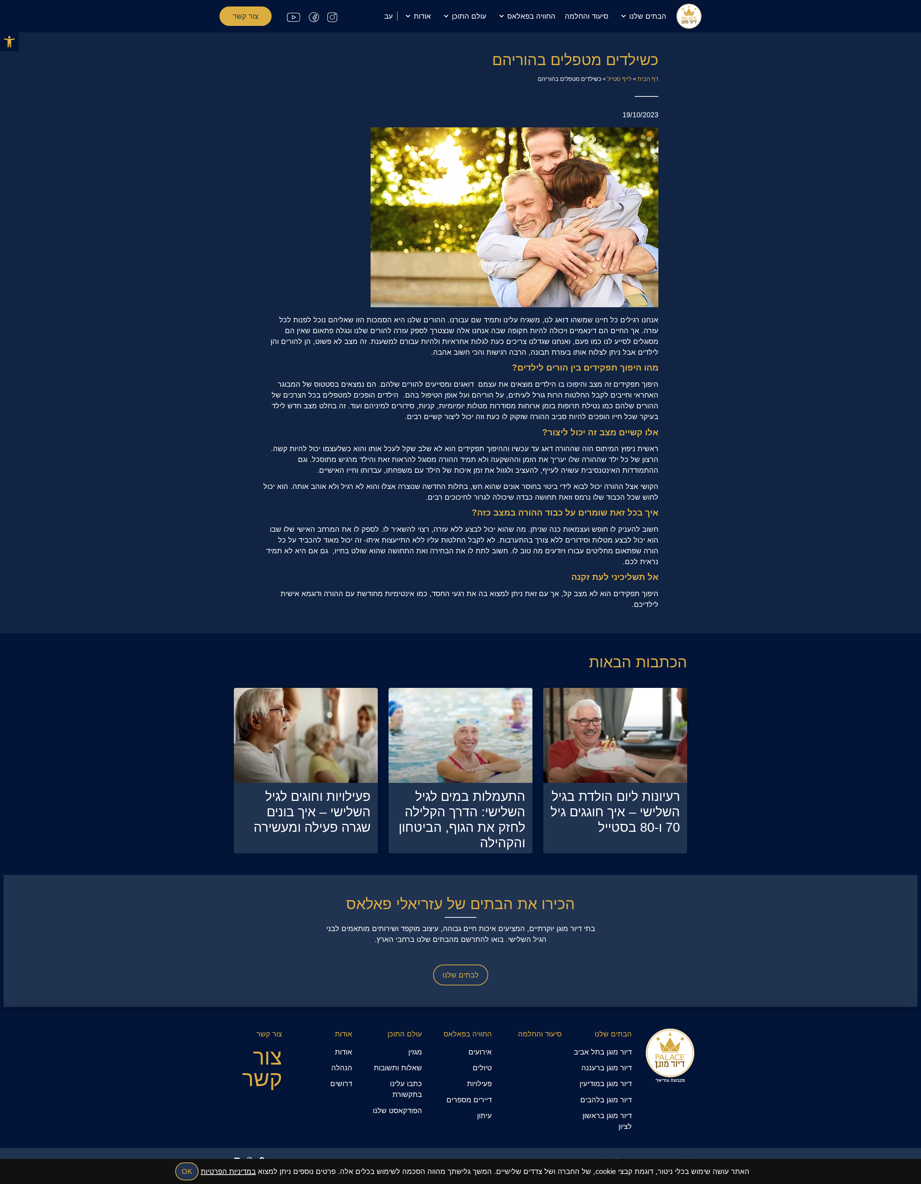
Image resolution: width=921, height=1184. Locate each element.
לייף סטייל (619, 79)
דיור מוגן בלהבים (606, 1100)
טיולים (482, 1068)
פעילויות (479, 1084)
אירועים (480, 1052)
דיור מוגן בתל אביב (603, 1052)
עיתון (484, 1116)
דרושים (341, 1084)
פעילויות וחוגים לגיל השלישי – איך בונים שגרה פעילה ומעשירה (312, 812)
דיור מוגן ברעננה (606, 1068)
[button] (9, 41)
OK (187, 1171)
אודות (422, 16)
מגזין (415, 1052)
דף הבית (648, 79)
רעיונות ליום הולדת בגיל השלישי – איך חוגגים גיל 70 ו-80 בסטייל (615, 812)
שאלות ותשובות (398, 1068)
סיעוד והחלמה (586, 16)
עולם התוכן (469, 16)
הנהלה (341, 1068)
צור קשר (269, 1034)
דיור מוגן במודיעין (606, 1084)
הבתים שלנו (647, 16)
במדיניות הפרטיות (228, 1171)
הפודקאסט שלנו (397, 1111)
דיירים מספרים (469, 1100)
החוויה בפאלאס (531, 16)
